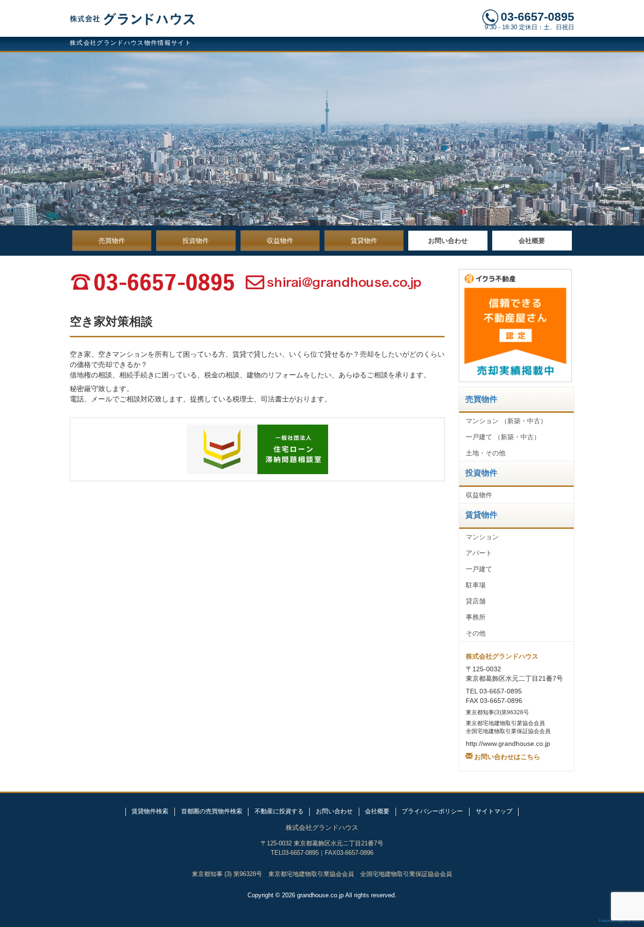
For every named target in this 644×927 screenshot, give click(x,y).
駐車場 (476, 585)
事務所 (476, 617)
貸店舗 (476, 601)
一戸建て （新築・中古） (503, 437)
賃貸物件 (364, 240)
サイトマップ (494, 811)
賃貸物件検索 (150, 811)
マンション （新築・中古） (506, 421)
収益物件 (280, 240)
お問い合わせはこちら (507, 755)
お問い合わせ (448, 240)
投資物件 (195, 240)
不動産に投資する (279, 811)
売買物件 (112, 240)
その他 (476, 633)
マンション (482, 537)
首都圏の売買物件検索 (211, 811)
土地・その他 (485, 453)
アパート (479, 553)
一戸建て (479, 569)
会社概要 (532, 240)
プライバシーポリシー (432, 811)
